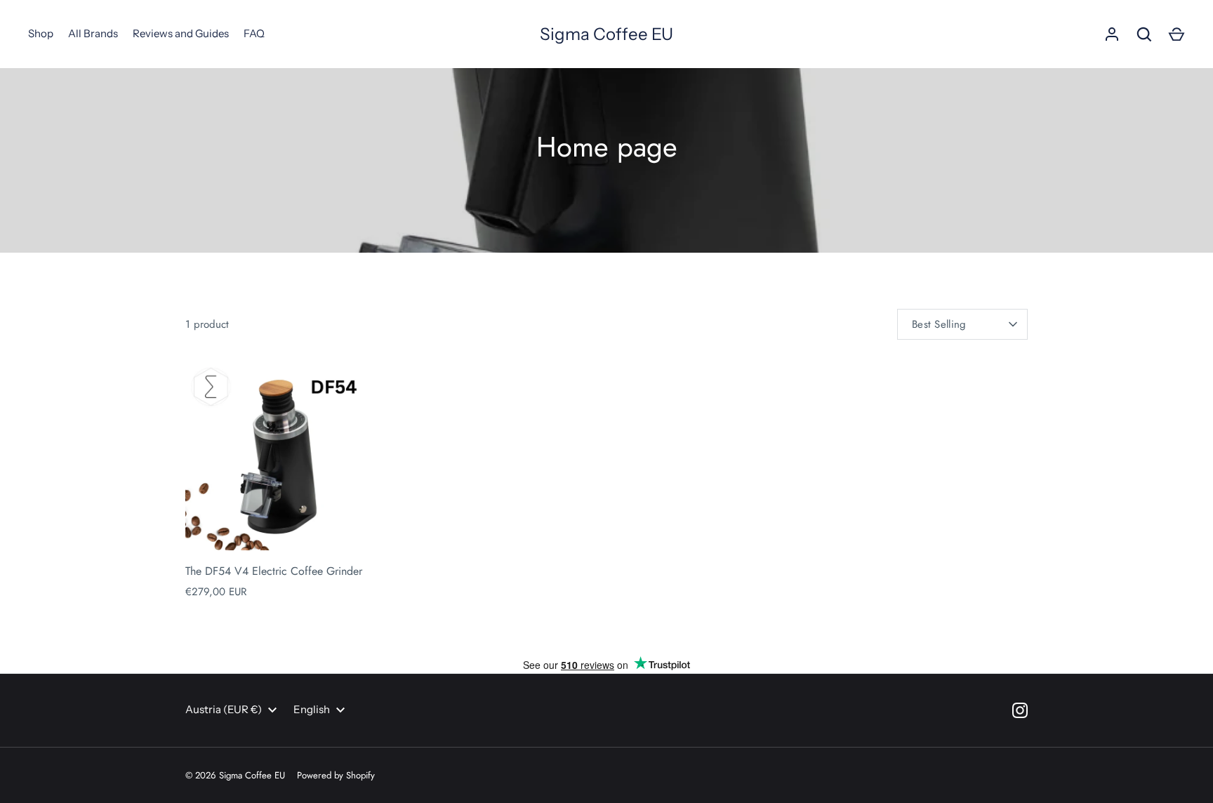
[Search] (1144, 34)
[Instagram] (1020, 710)
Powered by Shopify (336, 775)
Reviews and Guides (181, 33)
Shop (40, 33)
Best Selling (939, 324)
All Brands (93, 33)
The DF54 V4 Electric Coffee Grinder (273, 571)
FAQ (254, 33)
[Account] (1111, 34)
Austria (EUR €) (223, 709)
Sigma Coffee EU (606, 34)
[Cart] (1176, 34)
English (311, 709)
